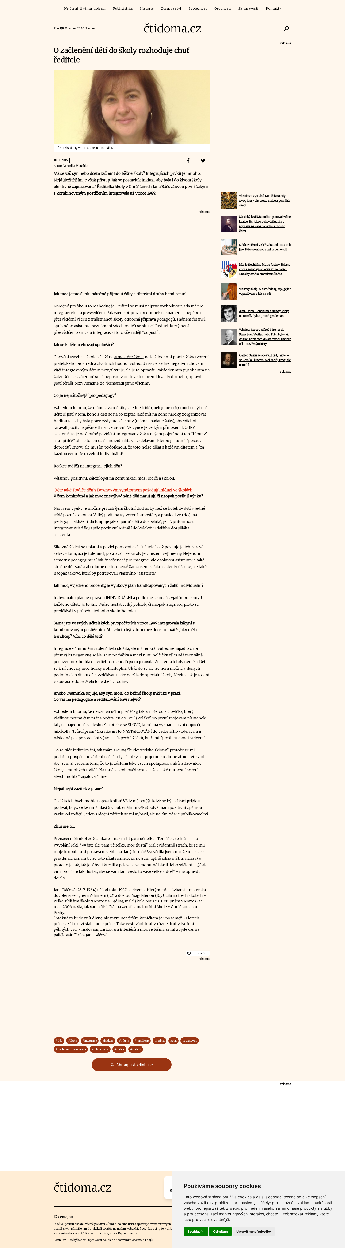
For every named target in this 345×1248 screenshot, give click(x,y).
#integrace (90, 1040)
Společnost (198, 8)
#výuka (124, 1040)
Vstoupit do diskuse (134, 1064)
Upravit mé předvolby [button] (253, 1231)
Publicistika (123, 8)
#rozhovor (189, 1040)
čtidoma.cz (173, 28)
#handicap (142, 1040)
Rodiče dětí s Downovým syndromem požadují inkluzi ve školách (132, 490)
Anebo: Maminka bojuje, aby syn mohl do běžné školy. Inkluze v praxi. (117, 693)
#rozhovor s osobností (71, 1049)
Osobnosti (222, 8)
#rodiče (119, 1049)
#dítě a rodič (100, 1049)
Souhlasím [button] (196, 1231)
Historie (147, 8)
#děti (59, 1040)
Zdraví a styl (171, 8)
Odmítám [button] (220, 1231)
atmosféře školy (128, 356)
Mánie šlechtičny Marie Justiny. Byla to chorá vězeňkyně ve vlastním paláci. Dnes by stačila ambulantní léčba (264, 269)
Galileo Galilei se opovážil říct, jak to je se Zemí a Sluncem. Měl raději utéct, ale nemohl (265, 360)
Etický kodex (77, 1240)
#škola (72, 1040)
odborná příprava (140, 319)
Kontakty (273, 8)
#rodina (135, 1049)
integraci (62, 312)
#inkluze (107, 1040)
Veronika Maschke (75, 165)
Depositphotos (127, 1233)
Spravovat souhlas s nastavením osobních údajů (120, 1240)
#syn (173, 1040)
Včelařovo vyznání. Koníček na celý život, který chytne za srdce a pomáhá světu (264, 200)
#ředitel (159, 1040)
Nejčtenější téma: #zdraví (85, 8)
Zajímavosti (248, 8)
